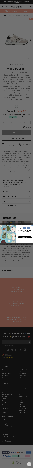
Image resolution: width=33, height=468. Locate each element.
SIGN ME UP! (24, 237)
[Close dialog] (32, 225)
